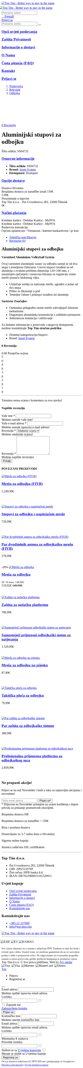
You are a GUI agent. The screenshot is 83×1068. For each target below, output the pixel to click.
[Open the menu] (3, 17)
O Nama (14, 901)
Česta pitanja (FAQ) (21, 904)
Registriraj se (10, 1057)
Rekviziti (14, 89)
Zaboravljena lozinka (14, 1008)
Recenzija (9, 430)
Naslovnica (16, 86)
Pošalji (7, 461)
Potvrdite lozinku (12, 1042)
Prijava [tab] (13, 975)
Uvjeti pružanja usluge (36, 1064)
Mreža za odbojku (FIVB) (22, 484)
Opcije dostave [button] (13, 181)
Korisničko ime (11, 1016)
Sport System (27, 169)
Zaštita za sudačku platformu (25, 605)
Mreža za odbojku (16, 574)
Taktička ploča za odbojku (23, 695)
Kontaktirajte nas (19, 908)
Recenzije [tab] (17, 240)
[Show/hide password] (40, 1000)
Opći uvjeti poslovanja (23, 891)
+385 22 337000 (19, 923)
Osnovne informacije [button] (18, 159)
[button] (9, 16)
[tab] (22, 237)
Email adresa (9, 989)
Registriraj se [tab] (17, 979)
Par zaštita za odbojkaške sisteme (28, 726)
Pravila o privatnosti (12, 1064)
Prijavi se (8, 1012)
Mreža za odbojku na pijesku (25, 665)
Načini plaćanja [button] (14, 213)
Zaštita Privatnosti (20, 894)
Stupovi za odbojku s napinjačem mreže (33, 514)
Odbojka (14, 93)
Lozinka (7, 996)
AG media (65, 962)
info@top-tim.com (20, 926)
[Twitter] (28, 933)
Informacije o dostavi (22, 898)
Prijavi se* (45, 800)
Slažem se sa (21, 1050)
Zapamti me (13, 1004)
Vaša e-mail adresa (14, 423)
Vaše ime (8, 415)
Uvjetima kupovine (29, 1050)
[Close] (3, 986)
